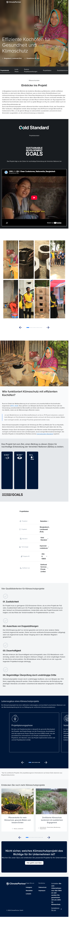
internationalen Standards (45, 434)
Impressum (42, 890)
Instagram (29, 887)
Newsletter (29, 890)
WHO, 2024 (14, 406)
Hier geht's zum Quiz (34, 863)
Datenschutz (42, 887)
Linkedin (28, 894)
